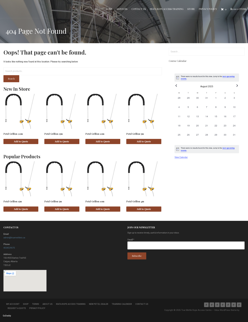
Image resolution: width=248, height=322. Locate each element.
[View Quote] (239, 304)
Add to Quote (21, 141)
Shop (26, 304)
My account (13, 304)
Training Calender (122, 304)
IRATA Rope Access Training (166, 8)
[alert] (207, 149)
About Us (47, 304)
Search (11, 78)
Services (122, 8)
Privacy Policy (208, 8)
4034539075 (9, 248)
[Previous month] (176, 85)
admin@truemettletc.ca (14, 237)
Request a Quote (17, 308)
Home (109, 8)
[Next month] (237, 85)
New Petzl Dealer (98, 304)
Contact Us (138, 8)
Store (191, 8)
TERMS (35, 304)
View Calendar (181, 157)
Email (130, 239)
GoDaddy (7, 316)
